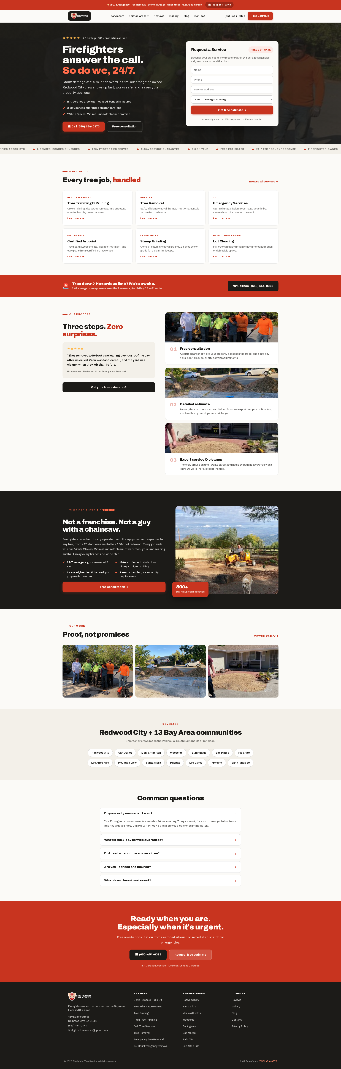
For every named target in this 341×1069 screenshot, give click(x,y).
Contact (199, 16)
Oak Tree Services (144, 1026)
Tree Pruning (141, 1013)
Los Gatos (195, 762)
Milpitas (175, 762)
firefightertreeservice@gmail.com (88, 1030)
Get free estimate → (232, 110)
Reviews (159, 16)
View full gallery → (266, 635)
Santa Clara (153, 762)
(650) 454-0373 (235, 16)
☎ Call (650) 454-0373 (83, 126)
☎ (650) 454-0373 (219, 4)
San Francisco (240, 762)
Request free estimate (190, 954)
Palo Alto (244, 752)
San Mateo (222, 752)
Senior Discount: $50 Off (148, 1000)
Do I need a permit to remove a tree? (170, 853)
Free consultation (124, 126)
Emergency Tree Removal (149, 1039)
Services (117, 15)
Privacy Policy (240, 1026)
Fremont (217, 762)
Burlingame (199, 752)
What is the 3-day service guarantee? (170, 840)
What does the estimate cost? (170, 880)
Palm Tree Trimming (145, 1019)
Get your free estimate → (109, 387)
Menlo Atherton (151, 752)
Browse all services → (263, 181)
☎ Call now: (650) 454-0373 (253, 285)
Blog (186, 16)
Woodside (176, 752)
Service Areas (139, 16)
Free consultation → (114, 586)
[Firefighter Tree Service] (79, 16)
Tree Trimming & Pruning (148, 1006)
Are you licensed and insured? (170, 867)
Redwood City (100, 752)
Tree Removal (142, 1033)
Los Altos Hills (100, 762)
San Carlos (125, 752)
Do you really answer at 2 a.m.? (170, 813)
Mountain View (127, 762)
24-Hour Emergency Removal (151, 1046)
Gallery (173, 16)
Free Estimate (260, 16)
